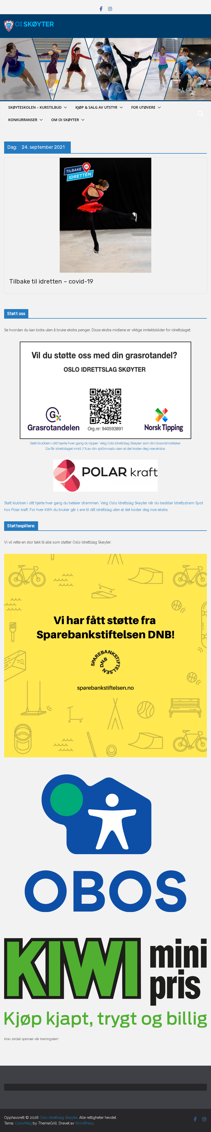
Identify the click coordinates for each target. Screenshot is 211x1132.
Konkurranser (22, 119)
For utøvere (143, 107)
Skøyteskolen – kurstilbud (34, 107)
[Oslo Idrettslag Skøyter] (105, 41)
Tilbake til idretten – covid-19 (51, 281)
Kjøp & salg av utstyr (96, 107)
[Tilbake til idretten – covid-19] (105, 215)
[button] (64, 107)
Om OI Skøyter (65, 119)
